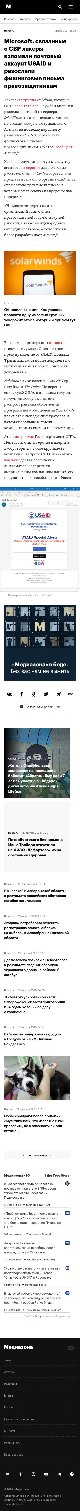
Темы (7, 1359)
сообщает (64, 147)
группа (29, 100)
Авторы (9, 1371)
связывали (24, 106)
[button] (70, 7)
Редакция (10, 1383)
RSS (10, 1395)
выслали (12, 460)
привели (57, 343)
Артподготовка (45, 18)
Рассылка (10, 1407)
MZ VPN (9, 1430)
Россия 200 (12, 1442)
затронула (24, 437)
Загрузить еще (37, 1155)
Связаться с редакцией (42, 706)
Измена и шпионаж (17, 18)
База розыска (13, 1454)
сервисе (33, 168)
